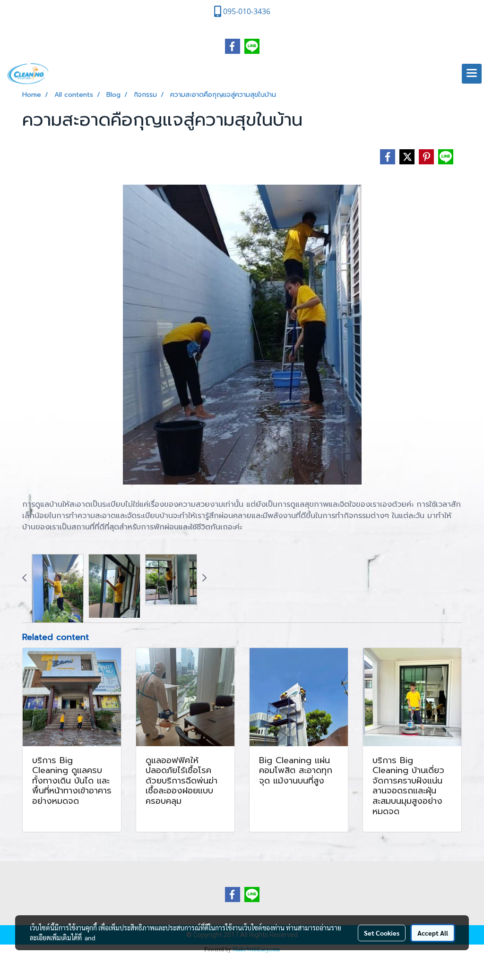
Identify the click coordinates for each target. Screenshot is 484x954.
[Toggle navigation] (471, 73)
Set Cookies (381, 932)
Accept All (432, 932)
